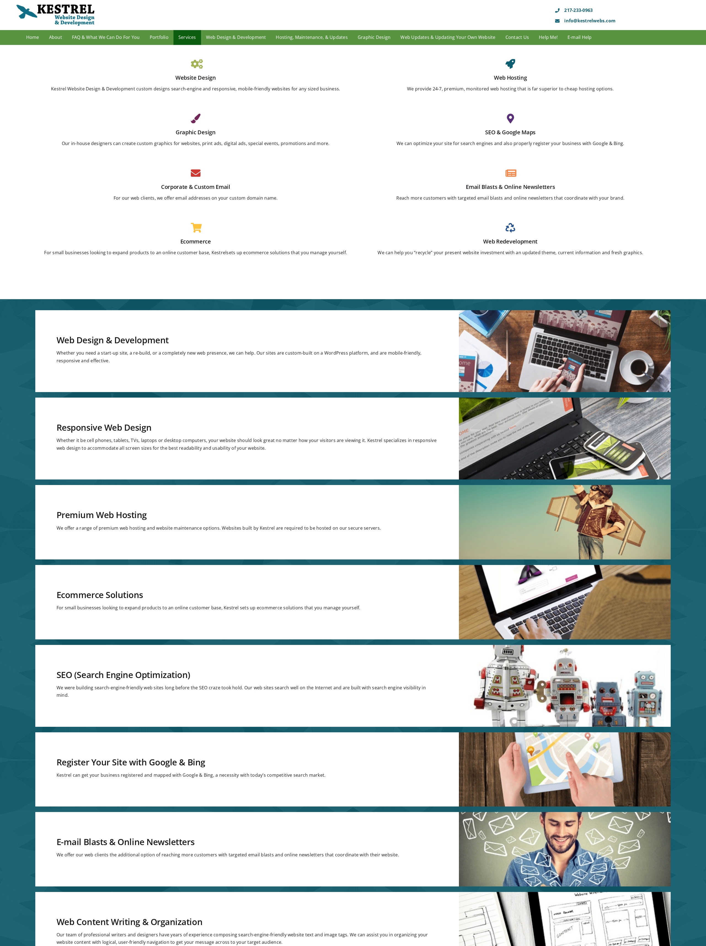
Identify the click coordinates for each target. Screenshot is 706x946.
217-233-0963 (578, 10)
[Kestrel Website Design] (55, 6)
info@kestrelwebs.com (590, 21)
